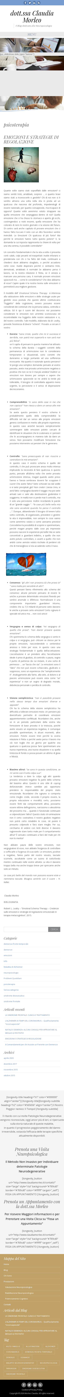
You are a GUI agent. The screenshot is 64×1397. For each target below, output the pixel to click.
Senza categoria (11, 989)
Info (5, 961)
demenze (8, 949)
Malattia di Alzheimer (13, 967)
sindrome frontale (12, 1001)
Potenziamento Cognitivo (16, 1298)
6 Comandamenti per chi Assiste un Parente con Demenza (31, 1044)
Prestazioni (9, 1281)
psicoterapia (9, 984)
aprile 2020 (9, 1058)
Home (6, 1264)
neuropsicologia (11, 972)
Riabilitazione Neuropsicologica (19, 1293)
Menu (32, 34)
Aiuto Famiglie (13, 1346)
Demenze (10, 1357)
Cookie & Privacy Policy (32, 1389)
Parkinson (11, 1368)
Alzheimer (50, 1346)
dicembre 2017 (10, 1064)
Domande (25, 1357)
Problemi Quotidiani (13, 978)
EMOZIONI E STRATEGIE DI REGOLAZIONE (31, 139)
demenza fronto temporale (16, 944)
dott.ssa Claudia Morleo (32, 16)
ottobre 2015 (9, 1075)
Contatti (7, 1304)
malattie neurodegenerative (20, 1363)
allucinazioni (33, 1346)
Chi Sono (8, 1275)
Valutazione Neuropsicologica (18, 1287)
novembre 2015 (11, 1069)
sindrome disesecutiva (14, 995)
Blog (6, 1270)
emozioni (8, 955)
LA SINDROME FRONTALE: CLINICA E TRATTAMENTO (27, 1015)
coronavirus (12, 1352)
